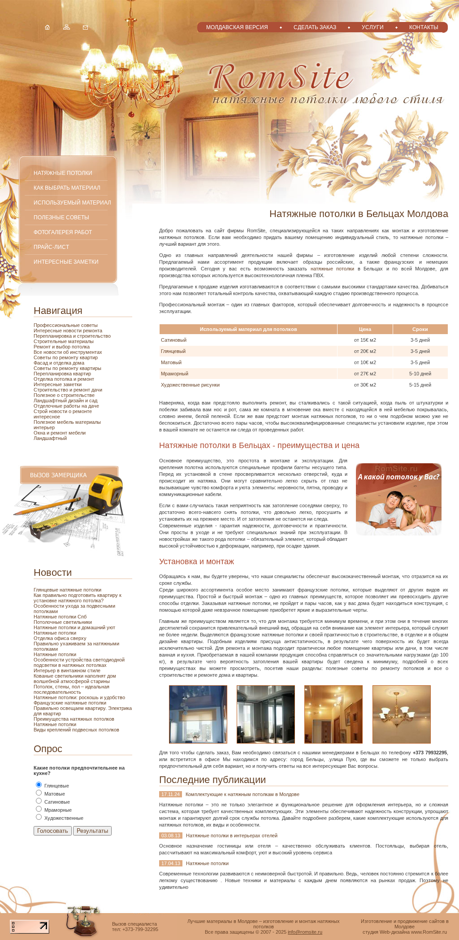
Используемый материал (72, 202)
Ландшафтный (50, 438)
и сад (91, 400)
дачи (96, 389)
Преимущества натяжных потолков (74, 719)
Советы (43, 357)
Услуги (373, 27)
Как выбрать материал (67, 188)
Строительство (51, 389)
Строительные (51, 341)
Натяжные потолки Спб (60, 616)
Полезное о (47, 395)
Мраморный (174, 373)
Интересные (48, 330)
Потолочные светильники (63, 622)
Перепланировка (53, 336)
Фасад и (43, 363)
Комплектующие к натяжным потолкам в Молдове (242, 794)
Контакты (423, 27)
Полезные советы (61, 217)
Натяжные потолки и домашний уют (74, 627)
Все (38, 352)
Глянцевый (173, 351)
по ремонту (66, 357)
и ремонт (84, 379)
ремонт (60, 432)
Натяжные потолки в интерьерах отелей (231, 835)
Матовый (171, 362)
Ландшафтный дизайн (59, 400)
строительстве (78, 395)
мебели (77, 432)
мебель (66, 422)
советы (89, 325)
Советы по (46, 368)
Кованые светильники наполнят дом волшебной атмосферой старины (75, 678)
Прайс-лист (51, 247)
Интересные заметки (66, 262)
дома (78, 363)
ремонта (92, 330)
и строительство (92, 336)
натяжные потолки (333, 268)
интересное (47, 416)
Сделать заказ (315, 27)
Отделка (44, 379)
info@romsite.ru (305, 932)
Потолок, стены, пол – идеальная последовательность (71, 689)
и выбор (61, 346)
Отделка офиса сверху (60, 638)
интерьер (44, 427)
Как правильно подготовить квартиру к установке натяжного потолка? (77, 597)
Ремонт (43, 346)
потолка (80, 346)
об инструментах (82, 352)
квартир (89, 357)
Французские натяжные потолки (70, 702)
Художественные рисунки (190, 384)
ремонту (69, 368)
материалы (81, 341)
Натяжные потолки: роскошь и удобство (79, 697)
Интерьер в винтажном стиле (67, 670)
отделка (63, 363)
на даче (90, 406)
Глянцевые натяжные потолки (67, 589)
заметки (72, 384)
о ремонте (80, 411)
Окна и (42, 432)
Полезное (45, 422)
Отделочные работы (58, 406)
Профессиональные (57, 325)
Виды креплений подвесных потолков (76, 729)
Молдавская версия (237, 27)
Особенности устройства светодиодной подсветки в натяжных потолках (79, 662)
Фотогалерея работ (63, 232)
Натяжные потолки (63, 173)
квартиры (90, 368)
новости (73, 330)
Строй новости (51, 411)
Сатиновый (173, 340)
